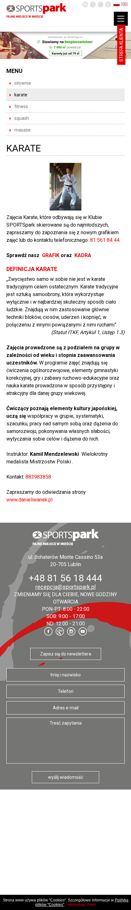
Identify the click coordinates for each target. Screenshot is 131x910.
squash (21, 118)
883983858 (38, 477)
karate (20, 94)
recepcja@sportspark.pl (65, 587)
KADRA (82, 255)
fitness (21, 106)
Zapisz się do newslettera (65, 653)
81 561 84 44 (105, 240)
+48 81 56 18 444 (65, 578)
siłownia (22, 83)
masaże (22, 129)
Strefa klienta (121, 45)
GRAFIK (51, 255)
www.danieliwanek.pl (29, 500)
